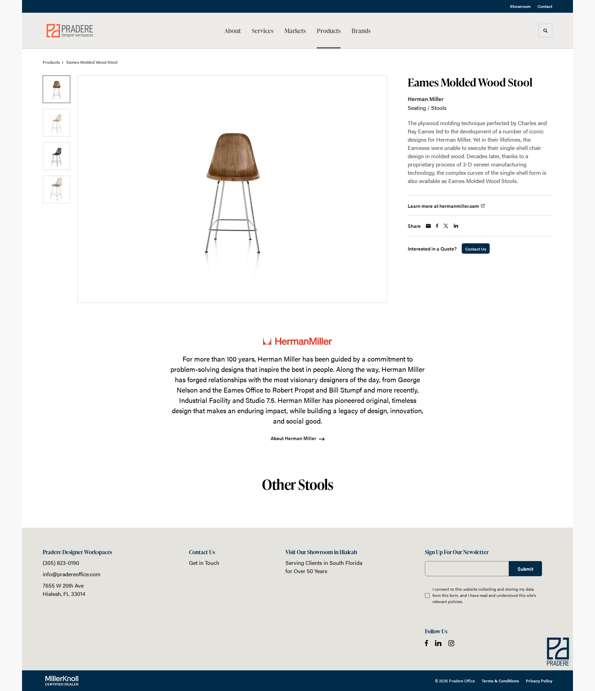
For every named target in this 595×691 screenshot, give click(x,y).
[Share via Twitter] (445, 226)
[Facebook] (426, 643)
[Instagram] (451, 643)
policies (455, 601)
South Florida (346, 563)
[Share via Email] (428, 226)
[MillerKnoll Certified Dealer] (62, 680)
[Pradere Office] (77, 31)
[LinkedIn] (438, 643)
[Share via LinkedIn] (455, 226)
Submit (525, 568)
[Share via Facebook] (437, 226)
